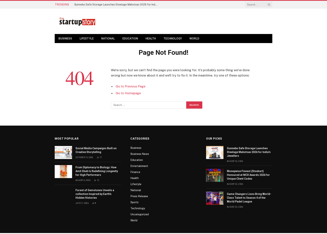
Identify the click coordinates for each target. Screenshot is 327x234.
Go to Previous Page (130, 86)
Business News (139, 153)
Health (151, 38)
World (194, 38)
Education (130, 38)
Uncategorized (139, 214)
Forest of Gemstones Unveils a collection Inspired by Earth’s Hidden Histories (95, 194)
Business (65, 38)
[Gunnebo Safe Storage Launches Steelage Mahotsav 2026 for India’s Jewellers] (214, 152)
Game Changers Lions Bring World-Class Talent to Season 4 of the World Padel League (249, 197)
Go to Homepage (128, 93)
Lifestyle (87, 38)
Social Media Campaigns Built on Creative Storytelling (96, 150)
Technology (173, 38)
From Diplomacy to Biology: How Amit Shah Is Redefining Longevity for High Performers (97, 171)
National (108, 38)
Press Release (139, 196)
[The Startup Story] (77, 21)
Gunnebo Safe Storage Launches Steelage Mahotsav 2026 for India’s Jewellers (116, 4)
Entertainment (139, 166)
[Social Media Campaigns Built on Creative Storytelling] (63, 152)
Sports (134, 202)
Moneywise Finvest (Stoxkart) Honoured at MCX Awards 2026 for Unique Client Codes (248, 175)
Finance (135, 172)
